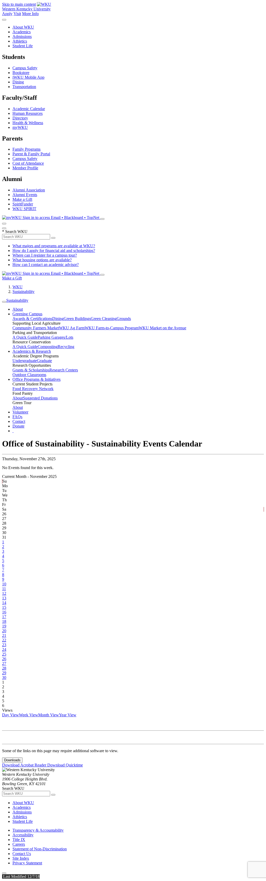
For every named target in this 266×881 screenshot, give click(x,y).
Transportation (24, 86)
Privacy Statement (27, 863)
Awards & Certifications (32, 318)
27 (4, 663)
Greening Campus (27, 314)
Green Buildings (77, 318)
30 (4, 677)
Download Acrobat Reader (24, 765)
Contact (18, 421)
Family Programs (26, 149)
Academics (21, 32)
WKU (17, 287)
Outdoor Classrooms (29, 374)
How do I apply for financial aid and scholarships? (53, 250)
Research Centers (63, 370)
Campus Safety (24, 68)
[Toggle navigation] (4, 302)
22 (4, 640)
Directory (20, 118)
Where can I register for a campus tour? (44, 255)
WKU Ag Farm (72, 328)
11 (4, 588)
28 (4, 668)
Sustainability (23, 291)
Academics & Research (31, 351)
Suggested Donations (40, 398)
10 (4, 584)
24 (4, 649)
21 (4, 635)
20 (4, 631)
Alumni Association (28, 190)
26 (4, 659)
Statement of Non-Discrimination (39, 849)
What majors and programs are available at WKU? (53, 246)
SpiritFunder (22, 204)
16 (4, 612)
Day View (10, 715)
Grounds (124, 318)
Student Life (22, 46)
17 (4, 617)
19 (4, 626)
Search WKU (15, 231)
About (17, 309)
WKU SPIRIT (24, 208)
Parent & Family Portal (31, 154)
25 (4, 654)
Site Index (20, 858)
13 (4, 598)
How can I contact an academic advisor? (45, 264)
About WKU (23, 27)
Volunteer (20, 412)
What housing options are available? (42, 260)
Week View (28, 715)
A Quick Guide (25, 337)
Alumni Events (24, 194)
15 (4, 607)
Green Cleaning (104, 318)
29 (4, 673)
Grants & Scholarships (30, 370)
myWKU (20, 127)
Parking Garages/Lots (55, 337)
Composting (48, 346)
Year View (67, 715)
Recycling (66, 346)
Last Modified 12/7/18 (21, 876)
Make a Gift (22, 199)
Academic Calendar (28, 108)
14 (4, 602)
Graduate (44, 360)
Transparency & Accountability (38, 830)
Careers (18, 844)
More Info (30, 13)
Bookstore (20, 72)
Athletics (19, 41)
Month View (48, 715)
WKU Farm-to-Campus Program (112, 328)
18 (4, 621)
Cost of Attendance (28, 163)
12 (4, 593)
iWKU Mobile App (28, 77)
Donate (18, 426)
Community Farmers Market (35, 328)
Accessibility (23, 835)
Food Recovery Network (33, 388)
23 (4, 645)
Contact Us (21, 853)
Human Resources (27, 113)
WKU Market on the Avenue (162, 328)
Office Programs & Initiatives (36, 379)
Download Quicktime (65, 765)
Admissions (22, 36)
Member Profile (25, 168)
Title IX (18, 839)
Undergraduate (24, 360)
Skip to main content (19, 4)
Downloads (12, 760)
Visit (17, 13)
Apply (7, 13)
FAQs (17, 417)
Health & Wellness (27, 123)
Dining (18, 82)
